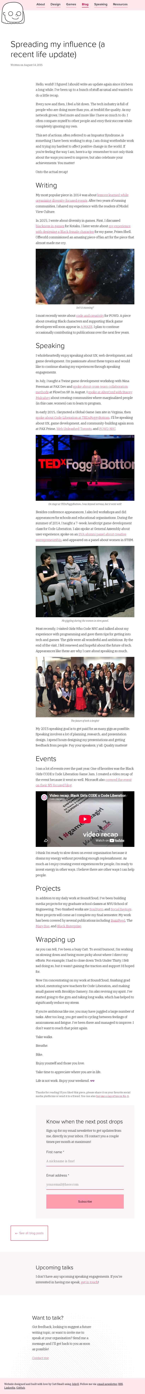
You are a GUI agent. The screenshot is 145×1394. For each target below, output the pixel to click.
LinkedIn (9, 1387)
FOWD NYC (107, 429)
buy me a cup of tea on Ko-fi (112, 1096)
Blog (85, 4)
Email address (57, 1175)
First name (55, 1151)
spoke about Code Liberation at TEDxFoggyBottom (72, 418)
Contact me (40, 1358)
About (40, 4)
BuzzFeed (118, 920)
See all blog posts (31, 1233)
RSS (120, 1384)
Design (55, 4)
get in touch (89, 1282)
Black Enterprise (69, 926)
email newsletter (107, 1384)
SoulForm (96, 909)
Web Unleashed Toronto (73, 429)
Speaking (100, 4)
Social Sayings (121, 909)
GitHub (20, 1387)
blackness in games (50, 226)
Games (71, 4)
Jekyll (75, 1384)
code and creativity (90, 316)
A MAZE (86, 327)
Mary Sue (42, 926)
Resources (120, 4)
